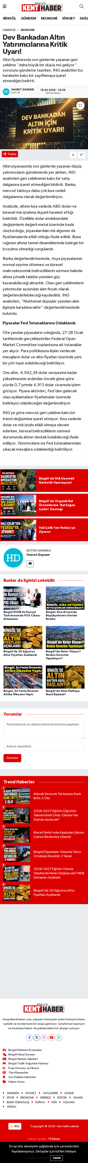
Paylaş (12, 154)
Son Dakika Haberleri (22, 1077)
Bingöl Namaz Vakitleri (23, 1059)
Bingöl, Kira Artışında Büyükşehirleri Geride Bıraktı (61, 615)
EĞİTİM (62, 1097)
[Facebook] (29, 1037)
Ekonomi (27, 30)
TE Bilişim (54, 1138)
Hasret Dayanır (38, 554)
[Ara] (81, 6)
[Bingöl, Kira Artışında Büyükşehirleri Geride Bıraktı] (65, 598)
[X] (36, 1037)
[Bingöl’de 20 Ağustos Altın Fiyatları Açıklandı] (22, 637)
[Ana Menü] (5, 6)
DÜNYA (40, 1102)
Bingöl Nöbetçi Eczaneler (25, 1050)
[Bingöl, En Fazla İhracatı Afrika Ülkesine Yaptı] (22, 677)
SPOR (10, 1097)
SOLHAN (68, 1102)
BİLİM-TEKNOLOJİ (18, 1102)
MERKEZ (45, 1097)
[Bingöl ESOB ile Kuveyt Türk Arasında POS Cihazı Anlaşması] (22, 598)
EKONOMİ (49, 18)
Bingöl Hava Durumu (21, 1054)
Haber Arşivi (16, 1081)
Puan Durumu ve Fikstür (23, 1068)
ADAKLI (78, 1097)
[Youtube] (51, 1037)
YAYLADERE (50, 1093)
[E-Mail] (30, 563)
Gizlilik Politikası (37, 1158)
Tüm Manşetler (18, 1072)
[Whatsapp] (58, 1037)
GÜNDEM (28, 18)
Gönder (12, 758)
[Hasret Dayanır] (13, 557)
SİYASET (68, 18)
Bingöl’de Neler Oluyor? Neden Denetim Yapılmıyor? (63, 655)
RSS (16, 1126)
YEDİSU (11, 1106)
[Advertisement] (44, 951)
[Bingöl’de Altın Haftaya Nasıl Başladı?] (65, 677)
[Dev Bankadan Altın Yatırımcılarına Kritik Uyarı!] (44, 123)
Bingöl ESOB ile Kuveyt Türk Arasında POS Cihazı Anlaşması (21, 615)
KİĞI (54, 1102)
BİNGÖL (9, 18)
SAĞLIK (69, 1093)
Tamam (57, 1158)
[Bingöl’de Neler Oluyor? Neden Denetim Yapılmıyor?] (65, 637)
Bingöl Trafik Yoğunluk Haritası (28, 1063)
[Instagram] (44, 1037)
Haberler (9, 30)
